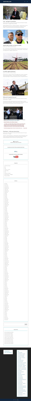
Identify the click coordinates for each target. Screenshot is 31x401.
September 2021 (6, 219)
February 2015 (6, 318)
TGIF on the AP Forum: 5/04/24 (8, 333)
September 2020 (6, 234)
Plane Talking (20, 384)
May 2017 (5, 284)
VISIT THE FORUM (8, 352)
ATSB (18, 22)
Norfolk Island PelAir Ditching (22, 379)
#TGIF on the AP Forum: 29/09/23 (8, 342)
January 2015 (6, 319)
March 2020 (6, 242)
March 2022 (6, 212)
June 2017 (5, 283)
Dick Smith (20, 366)
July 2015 (5, 312)
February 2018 (6, 273)
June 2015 (5, 313)
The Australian (23, 391)
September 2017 (6, 279)
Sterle (19, 391)
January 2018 (6, 274)
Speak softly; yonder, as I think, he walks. (12, 45)
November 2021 (6, 217)
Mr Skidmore (20, 375)
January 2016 (6, 304)
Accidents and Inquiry (13, 22)
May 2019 (5, 254)
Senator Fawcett (20, 388)
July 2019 (5, 252)
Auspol (23, 357)
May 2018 (5, 269)
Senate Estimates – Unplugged (8, 174)
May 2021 (5, 224)
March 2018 (6, 272)
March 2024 (6, 184)
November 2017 (6, 277)
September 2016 (6, 294)
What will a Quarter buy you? (9, 97)
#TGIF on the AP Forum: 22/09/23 (8, 343)
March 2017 (6, 287)
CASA (20, 22)
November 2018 (6, 262)
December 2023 (6, 187)
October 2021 (6, 218)
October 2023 (6, 189)
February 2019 (6, 258)
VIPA (24, 393)
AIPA (23, 353)
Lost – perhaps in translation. (9, 21)
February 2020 (6, 243)
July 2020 (5, 237)
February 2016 (6, 303)
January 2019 (6, 259)
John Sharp (19, 370)
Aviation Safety (6, 170)
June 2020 (5, 238)
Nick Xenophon (20, 378)
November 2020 (6, 232)
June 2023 (5, 194)
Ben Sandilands (20, 361)
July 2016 (5, 297)
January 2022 (6, 214)
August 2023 (6, 192)
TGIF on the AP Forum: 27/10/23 (8, 339)
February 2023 (6, 199)
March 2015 (6, 317)
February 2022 (6, 213)
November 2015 (6, 307)
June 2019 (5, 253)
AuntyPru (19, 357)
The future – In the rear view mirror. (11, 131)
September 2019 (6, 249)
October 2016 (6, 293)
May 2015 (5, 314)
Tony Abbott (20, 393)
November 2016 (6, 292)
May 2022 (5, 209)
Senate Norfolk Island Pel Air (22, 387)
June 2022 (5, 208)
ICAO (19, 369)
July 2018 (5, 267)
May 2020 (5, 239)
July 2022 (5, 207)
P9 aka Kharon (20, 382)
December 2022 (6, 202)
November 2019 (6, 247)
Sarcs (4, 22)
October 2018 (6, 263)
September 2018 (6, 264)
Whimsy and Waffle (14, 23)
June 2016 (5, 298)
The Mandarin (20, 392)
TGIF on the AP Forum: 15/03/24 (8, 334)
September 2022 (6, 204)
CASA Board (20, 365)
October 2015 (6, 308)
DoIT (24, 366)
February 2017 (6, 288)
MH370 (19, 373)
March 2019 (6, 257)
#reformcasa (20, 352)
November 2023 (6, 188)
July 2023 (5, 193)
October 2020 (6, 233)
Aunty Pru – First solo (7, 169)
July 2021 (5, 222)
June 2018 (5, 268)
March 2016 (6, 302)
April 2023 (5, 197)
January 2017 (6, 289)
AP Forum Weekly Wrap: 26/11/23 (8, 338)
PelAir (24, 383)
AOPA (19, 356)
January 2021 (6, 229)
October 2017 (6, 278)
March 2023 (6, 198)
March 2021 (6, 227)
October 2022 (6, 203)
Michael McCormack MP (21, 374)
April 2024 (5, 183)
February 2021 (6, 228)
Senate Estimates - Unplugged (7, 23)
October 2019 (6, 248)
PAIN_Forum (20, 383)
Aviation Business (20, 360)
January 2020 (6, 244)
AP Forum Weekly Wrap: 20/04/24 (8, 332)
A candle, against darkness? (9, 71)
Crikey (24, 365)
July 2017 (5, 282)
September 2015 (6, 309)
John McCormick (23, 369)
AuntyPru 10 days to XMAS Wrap (8, 337)
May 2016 (5, 299)
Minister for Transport (24, 22)
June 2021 (5, 223)
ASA (16, 22)
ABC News (20, 353)
